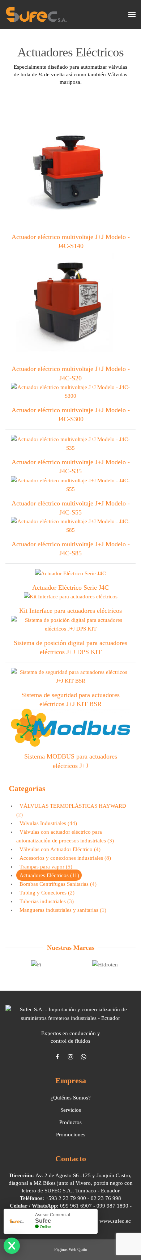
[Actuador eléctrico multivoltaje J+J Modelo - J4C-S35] (70, 445)
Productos (70, 1122)
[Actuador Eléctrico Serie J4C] (70, 575)
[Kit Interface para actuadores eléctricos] (71, 598)
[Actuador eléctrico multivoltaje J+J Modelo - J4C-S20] (70, 306)
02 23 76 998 (106, 1198)
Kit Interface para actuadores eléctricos (70, 610)
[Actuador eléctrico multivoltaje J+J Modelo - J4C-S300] (70, 393)
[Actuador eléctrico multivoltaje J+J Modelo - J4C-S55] (70, 486)
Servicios (70, 1110)
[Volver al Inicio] (36, 14)
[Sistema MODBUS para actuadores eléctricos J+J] (70, 729)
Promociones (70, 1134)
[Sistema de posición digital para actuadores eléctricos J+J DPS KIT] (70, 625)
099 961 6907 (76, 1206)
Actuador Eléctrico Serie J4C (70, 587)
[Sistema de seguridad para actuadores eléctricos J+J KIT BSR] (70, 677)
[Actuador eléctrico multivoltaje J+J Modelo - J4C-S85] (70, 527)
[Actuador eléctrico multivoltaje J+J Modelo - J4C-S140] (70, 174)
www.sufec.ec (115, 1221)
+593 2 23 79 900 (66, 1198)
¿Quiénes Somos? (71, 1098)
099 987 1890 (112, 1206)
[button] (132, 14)
